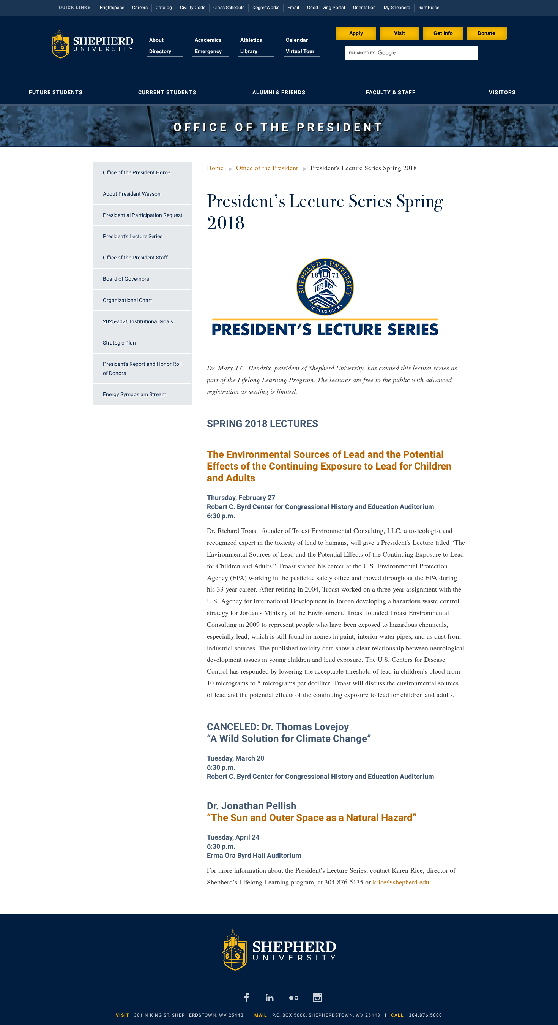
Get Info (443, 33)
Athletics (251, 40)
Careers (140, 7)
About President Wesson (132, 194)
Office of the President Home (136, 172)
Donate (486, 33)
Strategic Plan (119, 343)
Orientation (364, 7)
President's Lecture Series (132, 236)
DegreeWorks (265, 7)
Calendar (297, 40)
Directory (160, 51)
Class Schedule (228, 7)
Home (215, 167)
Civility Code (192, 7)
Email (293, 7)
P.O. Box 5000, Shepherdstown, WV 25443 (326, 1015)
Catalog (164, 7)
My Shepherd (397, 7)
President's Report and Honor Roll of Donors (142, 368)
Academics (208, 40)
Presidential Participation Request (143, 215)
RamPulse (428, 7)
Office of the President (267, 167)
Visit (399, 33)
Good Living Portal (326, 7)
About (156, 40)
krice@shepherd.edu (401, 881)
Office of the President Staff (135, 258)
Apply (356, 33)
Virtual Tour (300, 51)
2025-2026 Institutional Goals (138, 321)
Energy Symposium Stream (134, 394)
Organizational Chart (127, 300)
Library (248, 51)
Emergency (208, 51)
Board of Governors (126, 279)
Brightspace (112, 7)
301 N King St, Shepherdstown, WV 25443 (189, 1015)
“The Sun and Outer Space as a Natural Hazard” (312, 817)
